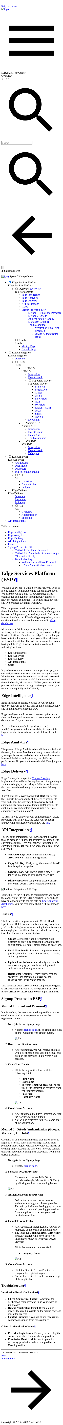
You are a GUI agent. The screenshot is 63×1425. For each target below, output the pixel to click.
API (17, 478)
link (48, 822)
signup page (30, 1029)
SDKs (18, 364)
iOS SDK (27, 444)
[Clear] (2, 267)
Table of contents (24, 291)
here (3, 735)
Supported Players (38, 383)
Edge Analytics (16, 459)
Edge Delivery (16, 493)
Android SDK (29, 426)
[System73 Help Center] (5, 9)
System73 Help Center (21, 276)
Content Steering (41, 778)
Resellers (19, 343)
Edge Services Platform (20, 285)
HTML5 (26, 371)
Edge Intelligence (17, 355)
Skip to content (9, 6)
